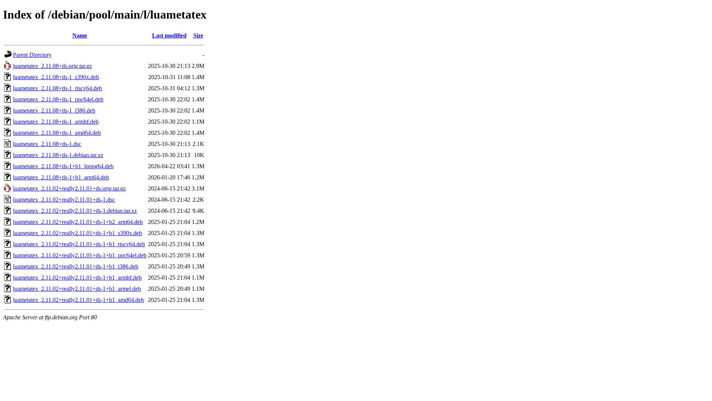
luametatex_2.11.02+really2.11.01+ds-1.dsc (64, 199)
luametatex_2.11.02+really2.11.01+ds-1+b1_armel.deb (77, 289)
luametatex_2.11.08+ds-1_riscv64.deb (57, 88)
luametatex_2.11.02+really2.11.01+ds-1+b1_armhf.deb (77, 277)
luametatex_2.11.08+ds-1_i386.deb (54, 110)
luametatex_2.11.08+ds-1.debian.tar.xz (58, 155)
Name (79, 35)
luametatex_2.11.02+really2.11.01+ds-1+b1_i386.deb (75, 266)
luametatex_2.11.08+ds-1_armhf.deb (56, 121)
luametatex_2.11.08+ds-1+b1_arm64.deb (61, 177)
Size (198, 35)
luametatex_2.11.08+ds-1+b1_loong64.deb (63, 166)
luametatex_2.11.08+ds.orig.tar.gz (52, 66)
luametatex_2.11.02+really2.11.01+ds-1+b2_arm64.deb (78, 222)
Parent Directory (32, 55)
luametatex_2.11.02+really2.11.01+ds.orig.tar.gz (69, 188)
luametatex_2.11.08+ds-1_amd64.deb (57, 133)
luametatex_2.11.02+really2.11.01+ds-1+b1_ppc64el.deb (79, 255)
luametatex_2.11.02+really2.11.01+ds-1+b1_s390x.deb (77, 233)
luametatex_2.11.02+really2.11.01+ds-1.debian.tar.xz (75, 211)
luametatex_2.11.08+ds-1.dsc (47, 144)
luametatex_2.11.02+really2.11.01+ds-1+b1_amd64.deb (78, 300)
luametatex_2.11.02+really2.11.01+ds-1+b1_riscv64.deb (79, 244)
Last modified (169, 35)
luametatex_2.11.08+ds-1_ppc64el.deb (58, 99)
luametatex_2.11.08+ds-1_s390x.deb (56, 77)
